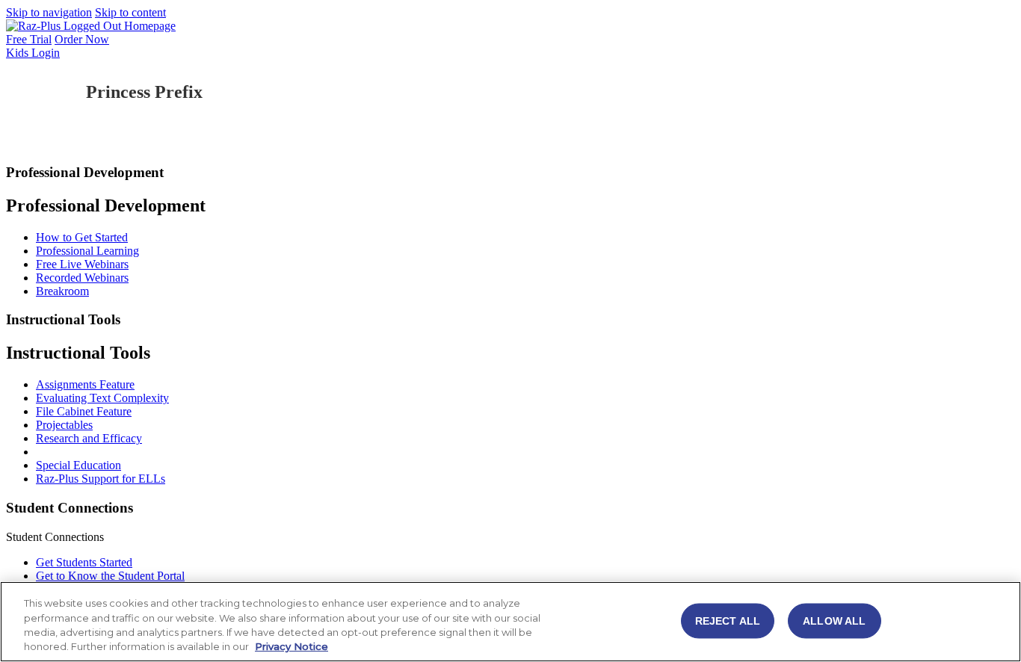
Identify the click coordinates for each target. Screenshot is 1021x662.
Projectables (64, 424)
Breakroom (62, 291)
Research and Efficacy (89, 438)
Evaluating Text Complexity (102, 398)
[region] (510, 621)
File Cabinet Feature (84, 411)
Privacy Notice (291, 646)
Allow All (834, 620)
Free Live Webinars (82, 264)
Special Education (78, 465)
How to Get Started (82, 237)
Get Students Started (84, 562)
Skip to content (130, 12)
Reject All (727, 620)
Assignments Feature (85, 384)
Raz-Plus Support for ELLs (100, 478)
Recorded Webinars (82, 277)
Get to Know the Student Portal (110, 575)
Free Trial (29, 39)
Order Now (82, 39)
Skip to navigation (49, 12)
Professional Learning (87, 250)
